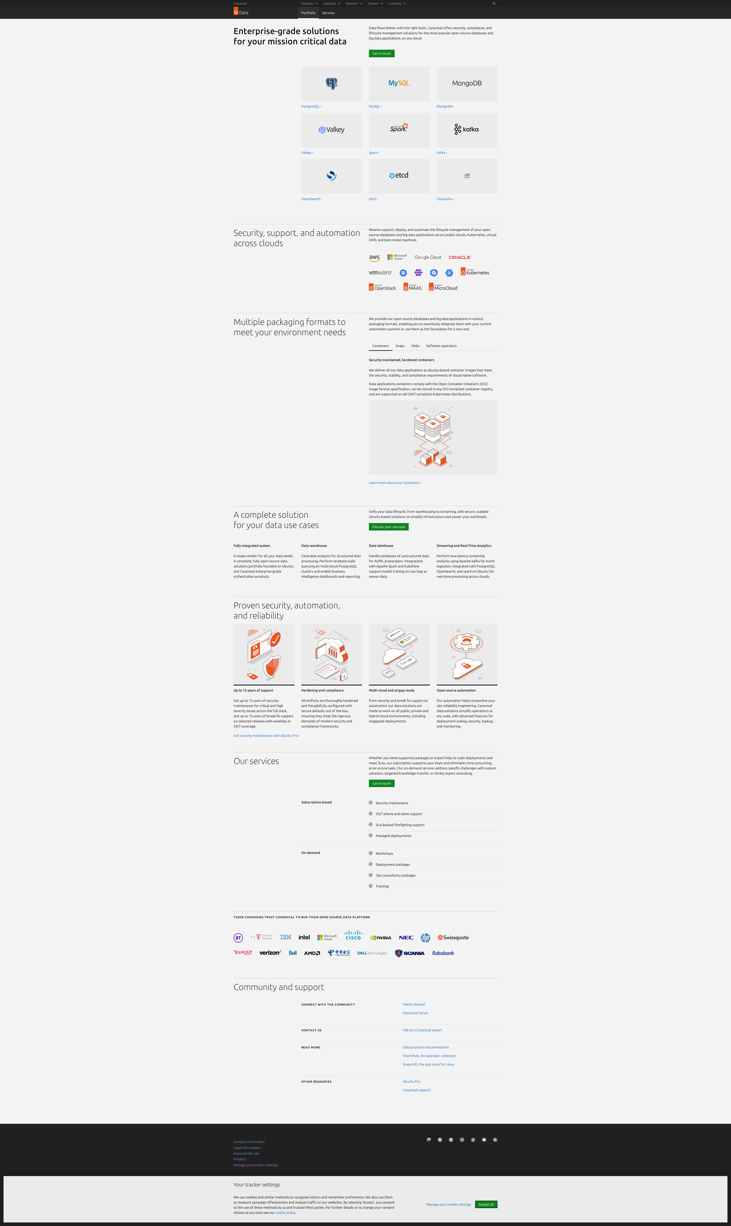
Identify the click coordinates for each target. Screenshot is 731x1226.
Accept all (486, 1204)
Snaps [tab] (400, 346)
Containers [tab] (380, 346)
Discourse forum (415, 1013)
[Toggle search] (494, 3)
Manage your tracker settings (256, 1165)
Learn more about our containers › (395, 482)
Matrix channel (414, 1004)
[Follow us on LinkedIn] (449, 1140)
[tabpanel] (433, 424)
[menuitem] (309, 3)
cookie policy (285, 1212)
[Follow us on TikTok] (471, 1140)
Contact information (249, 1142)
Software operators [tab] (441, 346)
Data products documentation (426, 1047)
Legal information (247, 1147)
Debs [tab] (416, 346)
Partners (352, 3)
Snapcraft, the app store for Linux (428, 1064)
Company (395, 3)
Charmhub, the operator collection (429, 1056)
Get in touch (382, 783)
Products (307, 3)
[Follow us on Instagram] (460, 1140)
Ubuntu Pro (412, 1081)
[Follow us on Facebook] (438, 1140)
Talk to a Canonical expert (422, 1030)
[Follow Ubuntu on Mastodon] (427, 1140)
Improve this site (246, 1153)
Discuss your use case (389, 527)
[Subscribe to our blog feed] (494, 1140)
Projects (240, 1159)
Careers (373, 3)
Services (328, 13)
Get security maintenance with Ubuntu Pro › (267, 735)
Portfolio (308, 13)
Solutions (329, 3)
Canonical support (417, 1090)
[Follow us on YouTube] (483, 1140)
